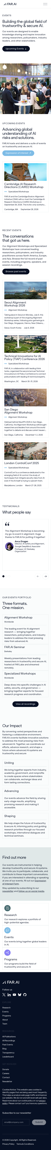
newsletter (7, 891)
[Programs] (25, 958)
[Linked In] (9, 994)
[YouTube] (14, 994)
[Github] (24, 994)
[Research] (25, 914)
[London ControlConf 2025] (25, 464)
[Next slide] (45, 576)
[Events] (25, 936)
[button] (45, 4)
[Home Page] (10, 4)
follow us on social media (31, 891)
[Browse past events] (15, 271)
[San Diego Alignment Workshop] (25, 412)
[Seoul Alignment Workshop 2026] (25, 305)
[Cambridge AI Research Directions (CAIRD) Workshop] (25, 186)
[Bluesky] (19, 994)
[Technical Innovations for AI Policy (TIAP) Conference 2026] (25, 358)
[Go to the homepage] (10, 982)
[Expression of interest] (18, 153)
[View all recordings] (25, 704)
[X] (4, 994)
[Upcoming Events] (16, 49)
